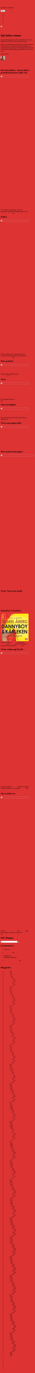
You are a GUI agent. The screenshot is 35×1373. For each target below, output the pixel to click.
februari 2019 (8, 1110)
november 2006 (8, 1346)
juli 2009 (6, 1295)
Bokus (26, 645)
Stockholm (4, 61)
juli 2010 (6, 1275)
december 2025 (8, 979)
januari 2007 (7, 1343)
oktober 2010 (8, 1271)
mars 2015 (7, 1186)
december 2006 (8, 1344)
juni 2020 (7, 1085)
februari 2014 (8, 1207)
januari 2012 (7, 1247)
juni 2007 (7, 1335)
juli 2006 (6, 1352)
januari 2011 (7, 1266)
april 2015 (7, 1184)
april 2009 (7, 1299)
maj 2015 (7, 1183)
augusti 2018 (8, 1120)
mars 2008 (7, 1320)
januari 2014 (7, 1208)
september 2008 (8, 1311)
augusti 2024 (8, 1005)
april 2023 (7, 1030)
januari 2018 (7, 1131)
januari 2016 (7, 1170)
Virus (5, 14)
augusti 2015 (8, 1178)
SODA (6, 17)
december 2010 (8, 1267)
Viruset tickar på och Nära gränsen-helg (22, 956)
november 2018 (8, 1115)
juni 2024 (7, 1008)
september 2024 (8, 1003)
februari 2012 (8, 1245)
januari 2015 (7, 1189)
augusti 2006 (8, 1351)
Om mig (6, 22)
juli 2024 (6, 1006)
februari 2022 (8, 1053)
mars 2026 (7, 976)
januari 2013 (7, 1227)
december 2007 (8, 1325)
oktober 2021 (8, 1059)
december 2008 (8, 1306)
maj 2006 (7, 1356)
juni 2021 (7, 1066)
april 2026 (7, 974)
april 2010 (7, 1280)
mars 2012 (7, 1243)
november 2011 (8, 1250)
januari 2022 (7, 1054)
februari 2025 (8, 995)
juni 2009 (7, 1296)
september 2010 (8, 1272)
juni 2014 (7, 1200)
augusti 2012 (8, 1235)
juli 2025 (6, 987)
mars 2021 (7, 1070)
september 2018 (8, 1118)
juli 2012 (6, 1237)
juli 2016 (6, 1160)
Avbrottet (7, 19)
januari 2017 (7, 1150)
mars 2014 (7, 1205)
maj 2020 (7, 1086)
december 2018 (8, 1114)
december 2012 (8, 1229)
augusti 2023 (8, 1024)
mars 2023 (7, 1032)
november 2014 (8, 1192)
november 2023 (8, 1019)
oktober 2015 (8, 1175)
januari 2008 (7, 1323)
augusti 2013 (8, 1216)
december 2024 (8, 998)
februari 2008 (8, 1322)
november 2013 (8, 1211)
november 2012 (8, 1231)
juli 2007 (6, 1333)
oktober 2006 (8, 1348)
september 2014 (8, 1195)
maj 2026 (7, 973)
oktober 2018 (8, 1117)
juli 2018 (6, 1122)
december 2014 (8, 1191)
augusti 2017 (8, 1139)
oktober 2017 (8, 1136)
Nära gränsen (8, 15)
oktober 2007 (8, 1328)
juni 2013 (7, 1219)
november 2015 (8, 1173)
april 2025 (7, 992)
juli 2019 (6, 1102)
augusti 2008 (8, 1312)
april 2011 (7, 1261)
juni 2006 (7, 1354)
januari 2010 (7, 1285)
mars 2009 (7, 1301)
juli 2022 (6, 1045)
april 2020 (7, 1088)
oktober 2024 (8, 1002)
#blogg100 (31, 60)
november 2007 (8, 1327)
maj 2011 (7, 1259)
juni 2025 (7, 989)
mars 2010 (7, 1282)
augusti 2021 (8, 1062)
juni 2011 (7, 1258)
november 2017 (8, 1134)
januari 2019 (7, 1112)
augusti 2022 (8, 1043)
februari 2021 (8, 1072)
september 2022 (8, 1042)
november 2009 (8, 1288)
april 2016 (7, 1165)
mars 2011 (7, 1263)
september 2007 (8, 1330)
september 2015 (8, 1176)
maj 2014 (7, 1202)
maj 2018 (7, 1125)
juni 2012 (7, 1239)
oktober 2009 (8, 1290)
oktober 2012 (8, 1232)
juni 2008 (7, 1315)
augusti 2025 (8, 985)
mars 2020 (7, 1090)
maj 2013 (7, 1221)
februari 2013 (8, 1226)
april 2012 (7, 1242)
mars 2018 (7, 1128)
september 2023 (8, 1022)
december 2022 (8, 1037)
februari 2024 (8, 1014)
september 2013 (8, 1215)
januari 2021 (7, 1074)
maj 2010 (7, 1279)
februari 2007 (8, 1341)
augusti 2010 (8, 1274)
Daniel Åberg (4, 4)
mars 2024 (7, 1013)
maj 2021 (7, 1067)
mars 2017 (7, 1147)
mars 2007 (7, 1340)
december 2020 (8, 1075)
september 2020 (8, 1080)
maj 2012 (7, 1240)
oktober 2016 (8, 1155)
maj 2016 (7, 1163)
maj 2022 (7, 1048)
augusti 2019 (8, 1101)
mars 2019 (7, 1109)
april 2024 (7, 1011)
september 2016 (8, 1157)
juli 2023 (6, 1026)
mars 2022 (7, 1051)
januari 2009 (7, 1304)
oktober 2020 (8, 1078)
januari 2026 (7, 977)
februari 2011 (8, 1264)
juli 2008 (6, 1314)
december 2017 (8, 1133)
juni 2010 (7, 1277)
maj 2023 (7, 1029)
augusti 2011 (7, 1255)
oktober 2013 (8, 1213)
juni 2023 (7, 1027)
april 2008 (7, 1319)
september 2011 (8, 1253)
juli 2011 (6, 1256)
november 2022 (8, 1038)
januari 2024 (7, 1016)
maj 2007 (7, 1336)
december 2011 (8, 1248)
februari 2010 (8, 1283)
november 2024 (8, 1000)
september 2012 (8, 1234)
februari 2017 (8, 1149)
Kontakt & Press (9, 23)
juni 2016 (7, 1162)
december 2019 (8, 1094)
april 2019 (7, 1107)
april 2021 (7, 1069)
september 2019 (8, 1099)
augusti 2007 (8, 1332)
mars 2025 (7, 994)
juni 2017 (7, 1142)
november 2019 (8, 1096)
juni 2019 (7, 1104)
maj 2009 (7, 1298)
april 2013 (7, 1223)
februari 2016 (8, 1168)
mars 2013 (7, 1224)
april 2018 (7, 1126)
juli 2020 (6, 1083)
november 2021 (8, 1058)
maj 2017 (7, 1144)
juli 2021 (6, 1064)
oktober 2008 (8, 1309)
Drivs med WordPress (15, 1371)
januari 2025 (7, 997)
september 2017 (8, 1138)
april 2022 (7, 1050)
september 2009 (8, 1291)
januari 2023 (7, 1035)
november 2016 (8, 1154)
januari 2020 (7, 1093)
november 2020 (8, 1077)
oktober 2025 (8, 982)
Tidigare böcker (8, 20)
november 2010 (8, 1269)
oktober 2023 (8, 1021)
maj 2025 (7, 990)
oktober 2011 (8, 1251)
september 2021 (8, 1061)
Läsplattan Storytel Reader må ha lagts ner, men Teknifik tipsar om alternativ (19, 950)
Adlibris (19, 645)
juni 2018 (7, 1123)
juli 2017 (6, 1141)
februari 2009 (8, 1303)
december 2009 (8, 1287)
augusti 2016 (8, 1159)
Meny (2, 11)
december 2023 (8, 1018)
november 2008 (8, 1307)
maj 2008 (7, 1317)
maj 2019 (7, 1106)
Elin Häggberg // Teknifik (11, 960)
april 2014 (7, 1203)
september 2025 (8, 984)
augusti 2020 (8, 1082)
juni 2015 (7, 1181)
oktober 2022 (8, 1040)
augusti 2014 (8, 1197)
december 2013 (8, 1210)
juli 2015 (6, 1179)
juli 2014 (6, 1199)
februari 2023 (8, 1034)
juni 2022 (7, 1046)
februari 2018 (8, 1130)
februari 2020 (8, 1091)
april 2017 (7, 1146)
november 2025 (8, 981)
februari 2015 (8, 1187)
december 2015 (8, 1171)
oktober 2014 (8, 1194)
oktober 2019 (8, 1098)
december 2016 (8, 1152)
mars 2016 (7, 1167)
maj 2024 (7, 1010)
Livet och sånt (24, 60)
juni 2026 (7, 971)
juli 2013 (6, 1218)
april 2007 (7, 1338)
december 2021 (8, 1056)
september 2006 (8, 1349)
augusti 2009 (8, 1293)
